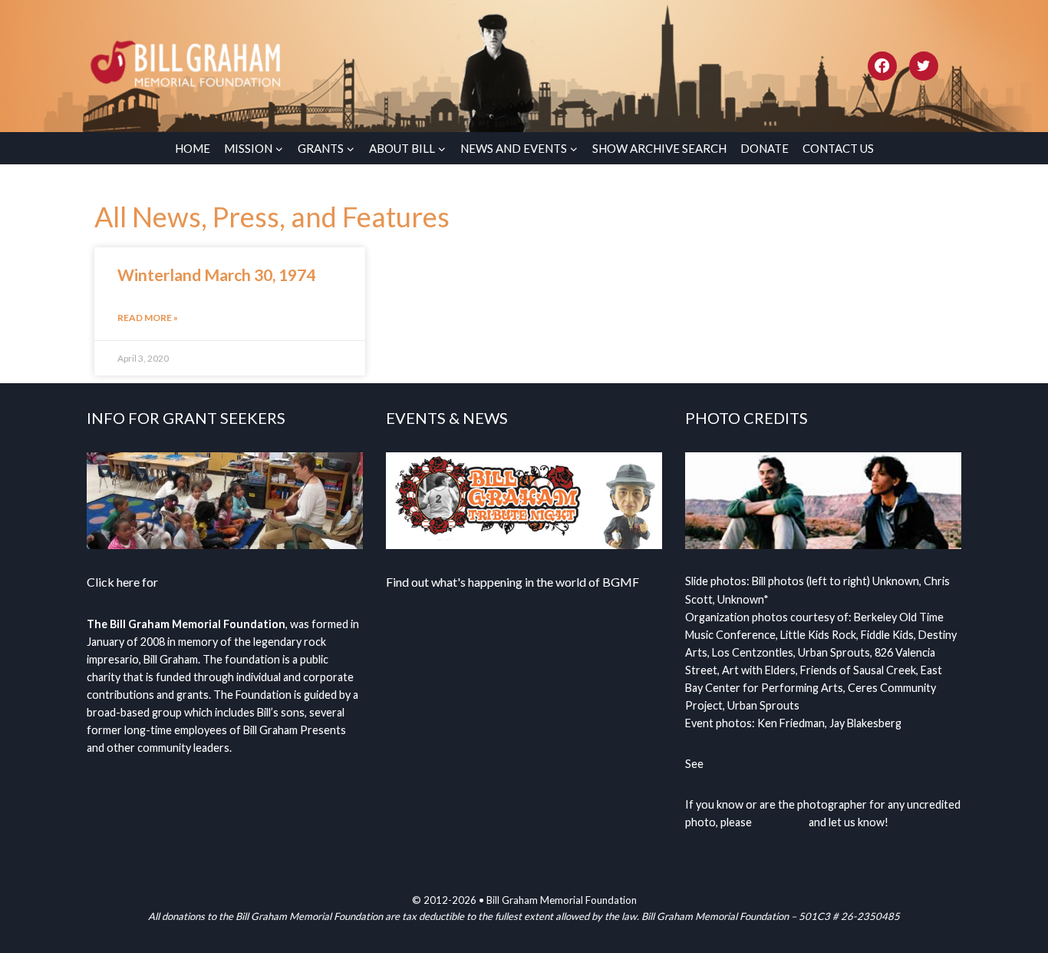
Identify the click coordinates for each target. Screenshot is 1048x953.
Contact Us (838, 148)
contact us (780, 822)
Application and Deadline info (237, 581)
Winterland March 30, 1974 (216, 274)
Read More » (147, 317)
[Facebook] (882, 66)
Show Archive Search (659, 148)
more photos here (751, 763)
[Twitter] (923, 66)
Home (192, 148)
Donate (764, 148)
